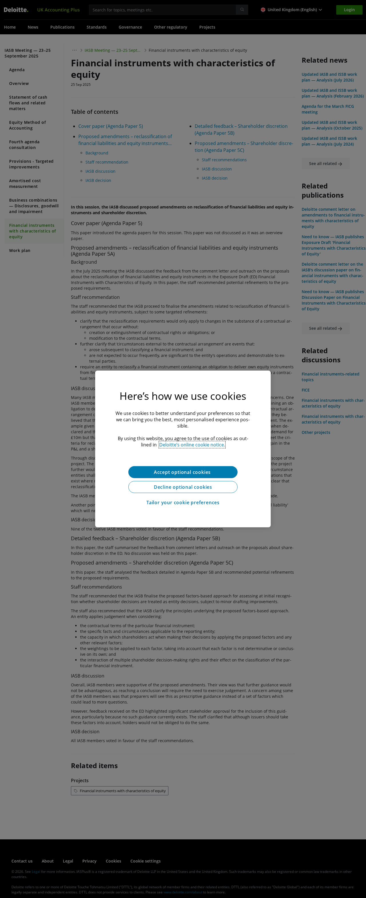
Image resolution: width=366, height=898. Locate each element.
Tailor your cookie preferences (183, 502)
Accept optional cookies (183, 472)
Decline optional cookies (183, 487)
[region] (183, 449)
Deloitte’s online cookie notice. (192, 445)
